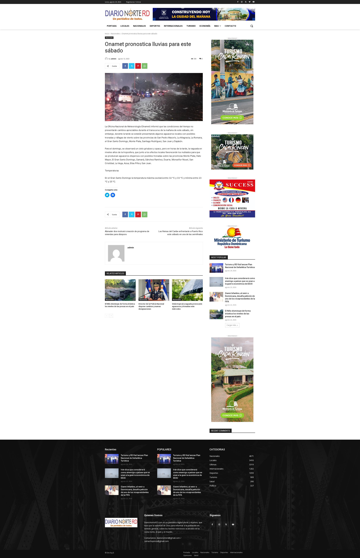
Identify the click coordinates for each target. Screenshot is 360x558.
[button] (251, 26)
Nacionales (115, 33)
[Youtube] (253, 2)
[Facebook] (237, 2)
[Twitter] (245, 2)
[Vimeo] (249, 2)
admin (113, 59)
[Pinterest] (138, 66)
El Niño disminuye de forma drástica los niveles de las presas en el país (238, 313)
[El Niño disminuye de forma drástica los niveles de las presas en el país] (120, 290)
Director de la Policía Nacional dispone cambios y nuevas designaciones (151, 306)
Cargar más (231, 325)
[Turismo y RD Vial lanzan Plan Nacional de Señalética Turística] (216, 268)
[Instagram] (241, 2)
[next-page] (111, 316)
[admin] (107, 58)
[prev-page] (106, 316)
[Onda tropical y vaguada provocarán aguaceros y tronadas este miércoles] (187, 290)
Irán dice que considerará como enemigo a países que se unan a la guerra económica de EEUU (240, 281)
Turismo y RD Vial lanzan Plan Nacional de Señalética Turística (134, 458)
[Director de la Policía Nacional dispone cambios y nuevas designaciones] (154, 290)
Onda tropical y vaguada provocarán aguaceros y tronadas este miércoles (187, 306)
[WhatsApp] (144, 66)
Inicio (107, 33)
